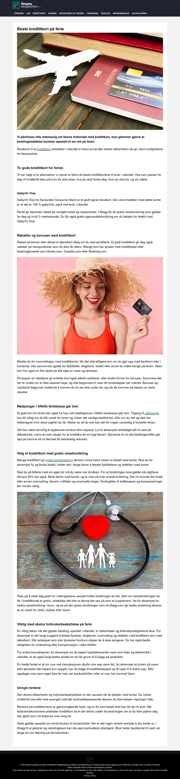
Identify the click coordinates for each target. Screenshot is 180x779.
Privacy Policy (90, 775)
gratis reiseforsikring (59, 460)
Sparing (52, 13)
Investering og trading (71, 13)
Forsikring (92, 13)
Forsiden (18, 13)
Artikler (105, 13)
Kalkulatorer (139, 13)
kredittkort (44, 149)
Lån (28, 13)
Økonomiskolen (121, 13)
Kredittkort (39, 13)
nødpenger (152, 413)
